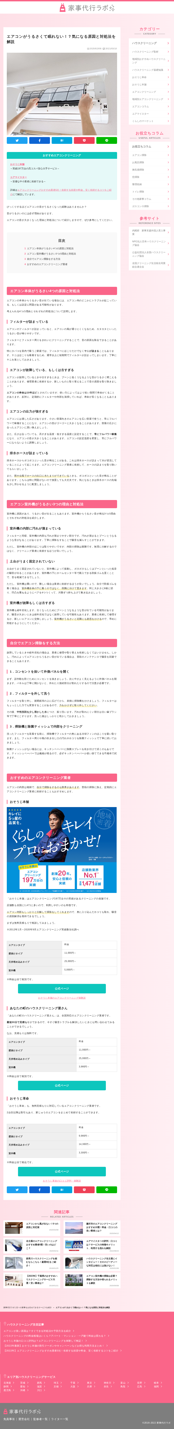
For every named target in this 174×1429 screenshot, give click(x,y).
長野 (139, 1383)
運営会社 (24, 1419)
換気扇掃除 (138, 169)
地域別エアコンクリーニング (147, 99)
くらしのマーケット (143, 121)
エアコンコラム (140, 106)
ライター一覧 (59, 1419)
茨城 (22, 1383)
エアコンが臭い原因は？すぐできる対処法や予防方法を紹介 (37, 1331)
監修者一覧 (40, 1419)
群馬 (39, 1383)
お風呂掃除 (138, 162)
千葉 (72, 1383)
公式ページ (62, 988)
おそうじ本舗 (17, 164)
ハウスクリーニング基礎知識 (147, 70)
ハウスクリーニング (144, 43)
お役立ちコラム (141, 146)
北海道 (7, 1383)
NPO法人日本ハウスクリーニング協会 (149, 243)
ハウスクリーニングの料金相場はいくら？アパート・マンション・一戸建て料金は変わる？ (55, 1335)
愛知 (22, 1386)
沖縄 (22, 1390)
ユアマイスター (18, 177)
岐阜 (156, 1383)
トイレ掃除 (138, 191)
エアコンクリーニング (144, 91)
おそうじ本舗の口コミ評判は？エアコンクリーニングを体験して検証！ (43, 1340)
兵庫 (89, 1386)
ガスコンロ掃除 (140, 206)
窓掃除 (135, 177)
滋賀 (39, 1386)
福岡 (156, 1386)
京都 (56, 1386)
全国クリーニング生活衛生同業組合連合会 (149, 265)
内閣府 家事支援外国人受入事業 (149, 232)
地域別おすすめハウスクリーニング (149, 61)
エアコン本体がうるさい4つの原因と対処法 (50, 248)
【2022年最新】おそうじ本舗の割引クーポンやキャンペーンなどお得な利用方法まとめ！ (54, 1345)
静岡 (6, 1386)
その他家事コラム (141, 199)
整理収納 (137, 184)
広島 (139, 1386)
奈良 (106, 1386)
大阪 (72, 1386)
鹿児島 (7, 1390)
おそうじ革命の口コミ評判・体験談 (62, 1180)
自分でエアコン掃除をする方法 (43, 259)
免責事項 (9, 1419)
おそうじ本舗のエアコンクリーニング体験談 (62, 997)
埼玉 (56, 1383)
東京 (89, 1383)
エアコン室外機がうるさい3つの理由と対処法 (51, 253)
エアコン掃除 (139, 155)
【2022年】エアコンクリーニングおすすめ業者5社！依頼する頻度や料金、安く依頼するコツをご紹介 (61, 1350)
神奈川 (107, 1383)
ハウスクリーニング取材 (145, 51)
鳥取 (122, 1386)
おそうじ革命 (139, 77)
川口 (39, 1390)
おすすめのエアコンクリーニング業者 (47, 264)
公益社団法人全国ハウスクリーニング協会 (149, 254)
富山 (122, 1383)
